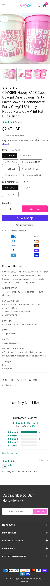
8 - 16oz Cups (10, 168)
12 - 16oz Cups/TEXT (31, 175)
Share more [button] (10, 385)
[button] (8, 122)
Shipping (5, 135)
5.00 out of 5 (32, 423)
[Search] (38, 5)
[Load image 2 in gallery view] (25, 75)
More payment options (25, 225)
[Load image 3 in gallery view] (40, 75)
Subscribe (39, 511)
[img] (8, 461)
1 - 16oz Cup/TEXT (28, 155)
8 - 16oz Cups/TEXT (31, 168)
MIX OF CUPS (10, 194)
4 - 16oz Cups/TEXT (31, 162)
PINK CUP (25, 187)
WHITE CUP (9, 187)
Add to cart (34, 209)
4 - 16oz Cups (10, 162)
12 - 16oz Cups (10, 175)
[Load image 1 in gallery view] (10, 75)
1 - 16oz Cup (9, 155)
